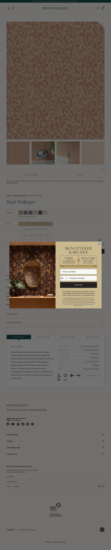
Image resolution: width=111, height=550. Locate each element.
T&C (75, 305)
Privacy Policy (90, 304)
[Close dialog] (99, 244)
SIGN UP (79, 285)
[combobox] (64, 278)
